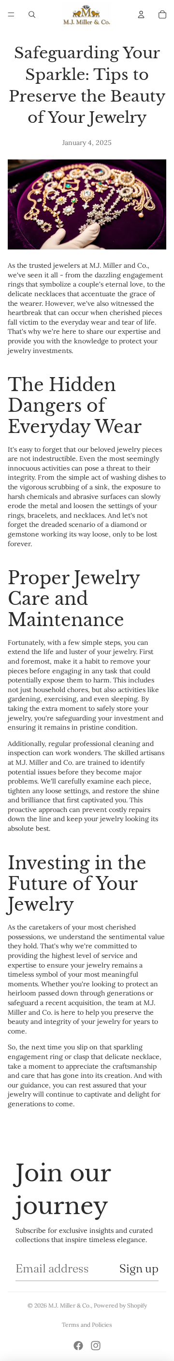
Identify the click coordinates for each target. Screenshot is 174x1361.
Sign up (139, 1268)
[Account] (141, 14)
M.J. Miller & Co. (69, 1305)
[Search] (32, 14)
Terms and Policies (87, 1324)
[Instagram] (96, 1345)
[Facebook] (78, 1345)
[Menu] (11, 14)
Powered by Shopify (120, 1305)
